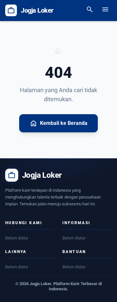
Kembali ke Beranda (58, 123)
